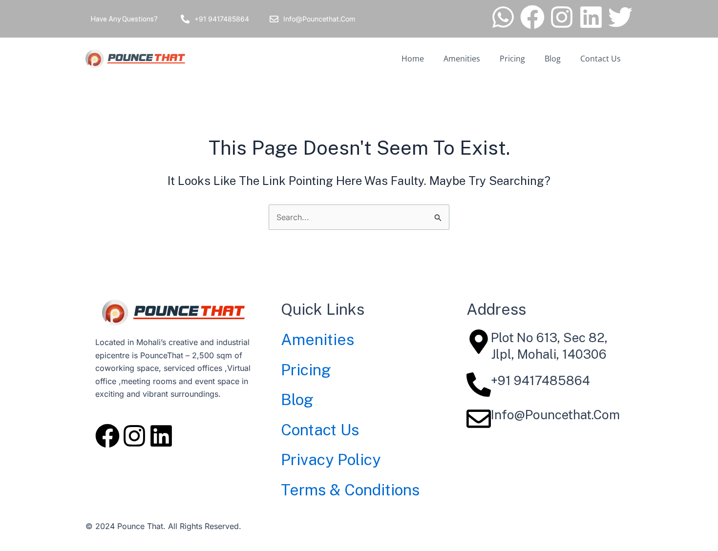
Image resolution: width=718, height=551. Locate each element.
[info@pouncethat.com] (478, 419)
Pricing (512, 58)
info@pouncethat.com (555, 414)
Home (412, 58)
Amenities (461, 58)
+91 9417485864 (221, 19)
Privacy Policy (330, 459)
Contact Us (600, 58)
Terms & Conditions (350, 490)
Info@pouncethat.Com (319, 19)
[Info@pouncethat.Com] (274, 19)
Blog (553, 58)
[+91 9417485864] (185, 19)
